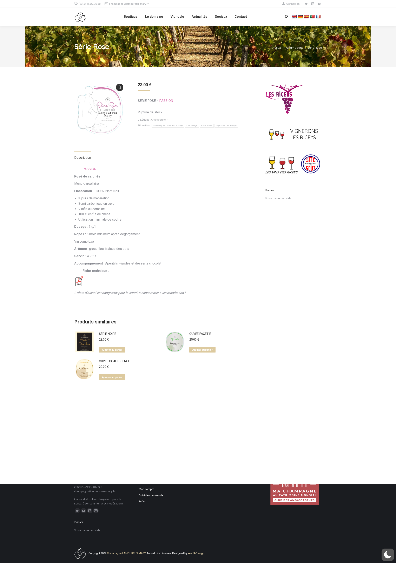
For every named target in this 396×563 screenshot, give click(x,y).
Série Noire (107, 334)
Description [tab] (82, 158)
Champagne (158, 119)
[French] (319, 16)
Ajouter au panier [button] (112, 349)
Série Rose (206, 126)
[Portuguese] (313, 16)
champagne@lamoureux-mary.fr (129, 3)
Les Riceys (191, 126)
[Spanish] (307, 16)
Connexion (292, 3)
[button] (119, 87)
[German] (301, 16)
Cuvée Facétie (200, 334)
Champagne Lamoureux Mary (168, 126)
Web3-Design (196, 553)
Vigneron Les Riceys (226, 126)
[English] (295, 16)
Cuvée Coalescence (114, 361)
